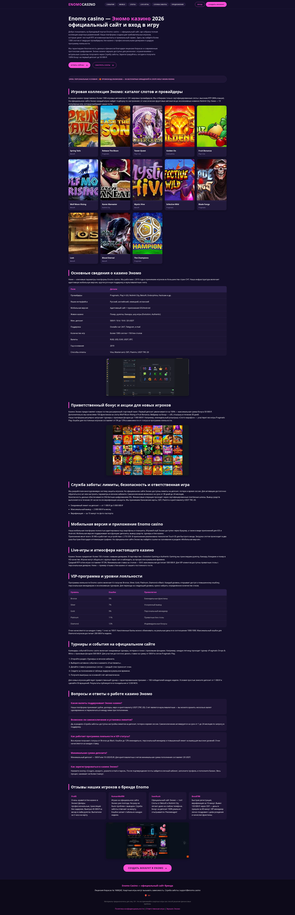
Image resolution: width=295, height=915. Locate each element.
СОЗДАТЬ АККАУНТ (216, 4)
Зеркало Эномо (173, 908)
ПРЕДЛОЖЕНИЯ (178, 4)
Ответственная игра (155, 908)
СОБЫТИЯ (110, 4)
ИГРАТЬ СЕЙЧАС (77, 65)
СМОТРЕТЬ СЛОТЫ (102, 65)
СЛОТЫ (133, 4)
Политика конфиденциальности (129, 908)
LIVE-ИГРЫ (144, 4)
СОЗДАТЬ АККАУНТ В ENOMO (145, 868)
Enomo (81, 4)
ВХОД (200, 4)
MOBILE (122, 4)
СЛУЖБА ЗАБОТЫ (160, 4)
